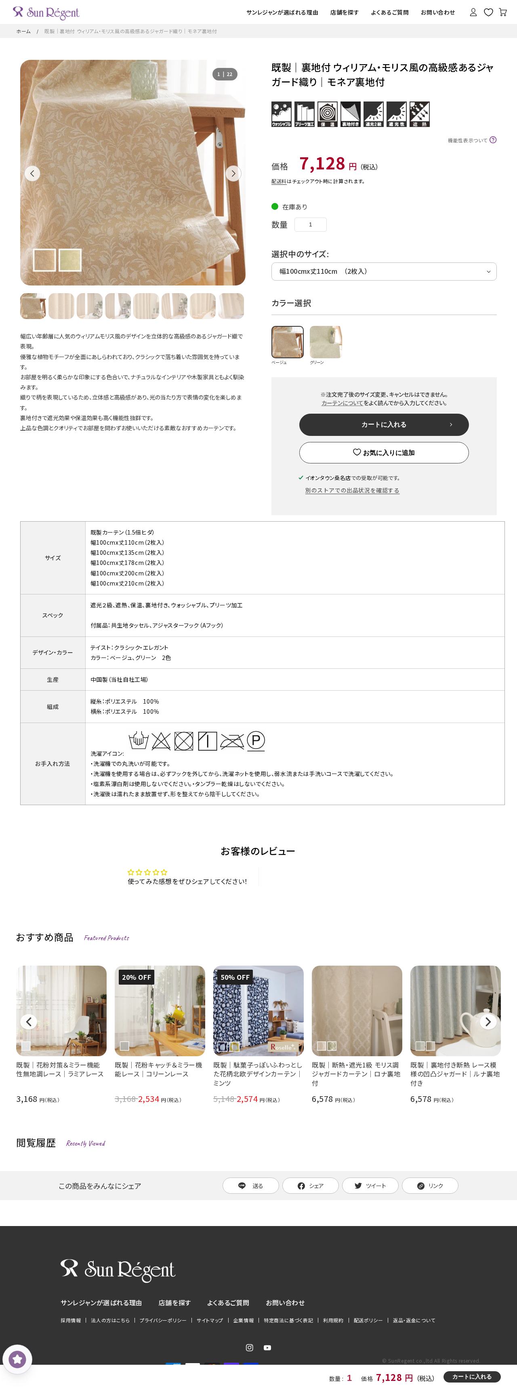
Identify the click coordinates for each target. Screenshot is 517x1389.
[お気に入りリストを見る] (488, 12)
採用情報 (71, 1320)
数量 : (337, 1378)
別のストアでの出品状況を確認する (352, 490)
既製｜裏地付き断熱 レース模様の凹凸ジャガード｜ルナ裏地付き (455, 1073)
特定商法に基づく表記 (288, 1320)
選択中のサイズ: (300, 254)
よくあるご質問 (228, 1302)
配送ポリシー (368, 1320)
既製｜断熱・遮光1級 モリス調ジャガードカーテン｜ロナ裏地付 (356, 1073)
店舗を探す (175, 1302)
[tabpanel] (133, 172)
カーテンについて (343, 403)
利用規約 (333, 1320)
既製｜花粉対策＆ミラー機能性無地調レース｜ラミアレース (59, 1069)
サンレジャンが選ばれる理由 (102, 1302)
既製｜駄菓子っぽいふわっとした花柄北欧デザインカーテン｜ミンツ (258, 1073)
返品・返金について (414, 1320)
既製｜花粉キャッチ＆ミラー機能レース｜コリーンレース (158, 1069)
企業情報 (243, 1320)
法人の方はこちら (110, 1320)
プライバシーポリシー (163, 1320)
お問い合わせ (285, 1302)
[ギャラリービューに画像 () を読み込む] (33, 306)
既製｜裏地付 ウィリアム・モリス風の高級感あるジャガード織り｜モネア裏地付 (130, 30)
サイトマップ (210, 1320)
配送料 (279, 181)
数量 (279, 224)
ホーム (23, 30)
